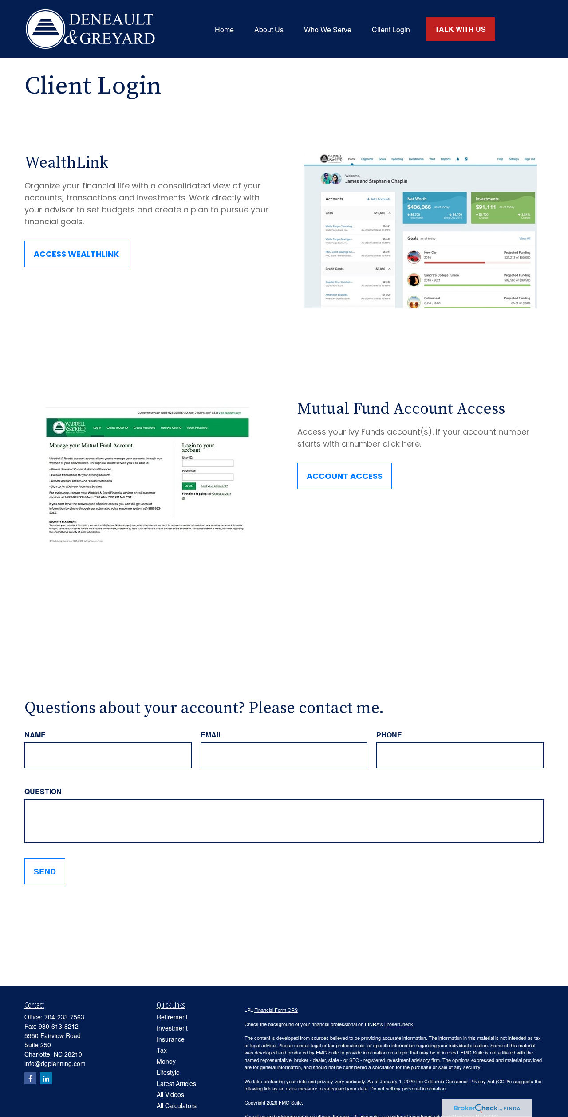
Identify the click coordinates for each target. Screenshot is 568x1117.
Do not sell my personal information (408, 1088)
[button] (224, 28)
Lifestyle (168, 1072)
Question (43, 791)
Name (35, 734)
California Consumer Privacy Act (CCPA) (468, 1081)
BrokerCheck (398, 1023)
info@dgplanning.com (55, 1063)
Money (166, 1061)
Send (45, 871)
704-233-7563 (64, 1016)
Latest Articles (176, 1083)
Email (212, 734)
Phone (389, 734)
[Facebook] (30, 1078)
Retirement (172, 1016)
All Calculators (177, 1105)
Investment (172, 1027)
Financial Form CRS (276, 1009)
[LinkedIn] (46, 1078)
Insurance (171, 1039)
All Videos (170, 1094)
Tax (162, 1050)
